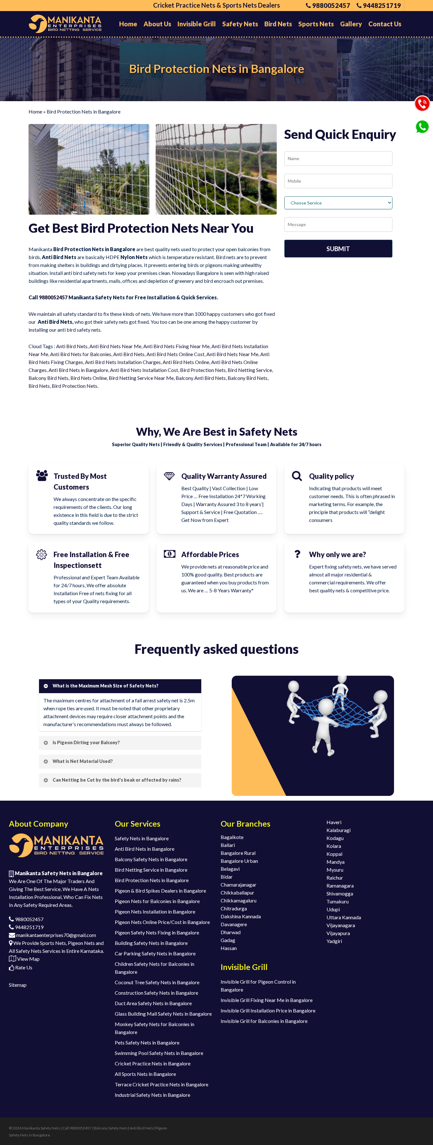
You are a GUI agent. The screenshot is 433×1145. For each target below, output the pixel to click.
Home (35, 111)
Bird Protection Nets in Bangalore (152, 880)
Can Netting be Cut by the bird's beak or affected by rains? (117, 780)
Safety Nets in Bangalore (142, 838)
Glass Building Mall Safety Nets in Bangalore (163, 1014)
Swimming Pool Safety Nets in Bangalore (159, 1053)
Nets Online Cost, (185, 354)
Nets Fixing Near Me (186, 346)
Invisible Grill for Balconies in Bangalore (264, 1021)
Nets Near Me (125, 346)
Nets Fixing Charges (60, 362)
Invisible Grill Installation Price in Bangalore (268, 1010)
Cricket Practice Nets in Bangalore (153, 1063)
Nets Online (195, 362)
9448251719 (28, 927)
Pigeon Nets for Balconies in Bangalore (157, 901)
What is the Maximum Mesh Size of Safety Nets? (105, 685)
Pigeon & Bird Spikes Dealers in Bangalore (160, 891)
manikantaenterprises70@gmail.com (55, 935)
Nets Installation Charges (133, 362)
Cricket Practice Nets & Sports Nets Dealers (216, 5)
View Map (28, 959)
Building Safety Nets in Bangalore (151, 943)
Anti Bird (99, 346)
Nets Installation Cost (154, 370)
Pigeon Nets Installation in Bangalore (155, 911)
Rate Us (23, 967)
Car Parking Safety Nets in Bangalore (155, 953)
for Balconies (96, 354)
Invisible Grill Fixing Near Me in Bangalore (267, 1000)
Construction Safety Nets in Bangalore (156, 993)
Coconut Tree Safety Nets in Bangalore (157, 982)
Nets (139, 354)
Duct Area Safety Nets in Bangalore (153, 1003)
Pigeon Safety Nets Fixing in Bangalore (157, 932)
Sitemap (18, 985)
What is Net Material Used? (83, 761)
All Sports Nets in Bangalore (145, 1074)
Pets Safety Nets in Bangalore (147, 1042)
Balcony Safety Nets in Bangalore (151, 859)
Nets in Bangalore (88, 370)
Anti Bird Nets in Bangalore (144, 849)
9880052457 (53, 297)
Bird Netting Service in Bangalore (151, 870)
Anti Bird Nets (71, 346)
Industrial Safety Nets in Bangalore (152, 1095)
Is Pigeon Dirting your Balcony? (86, 742)
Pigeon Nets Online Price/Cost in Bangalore (162, 922)
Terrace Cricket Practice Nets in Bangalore (161, 1084)
